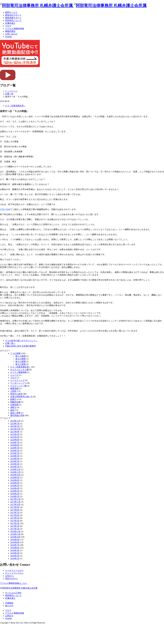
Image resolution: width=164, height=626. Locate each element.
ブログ (8, 26)
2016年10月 (15, 537)
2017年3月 (14, 523)
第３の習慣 (20, 359)
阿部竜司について (13, 20)
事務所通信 (10, 31)
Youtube (8, 36)
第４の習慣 (20, 361)
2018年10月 (15, 475)
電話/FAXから (11, 578)
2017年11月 (15, 502)
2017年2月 (14, 526)
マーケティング (17, 380)
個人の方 (9, 606)
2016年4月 (14, 553)
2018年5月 (14, 486)
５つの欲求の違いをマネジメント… (21, 340)
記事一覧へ (10, 343)
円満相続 (9, 603)
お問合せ (9, 616)
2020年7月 (14, 442)
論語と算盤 (15, 413)
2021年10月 (15, 429)
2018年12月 (15, 469)
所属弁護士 (10, 23)
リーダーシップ (17, 383)
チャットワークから (14, 573)
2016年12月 (15, 531)
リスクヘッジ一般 (18, 386)
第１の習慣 (20, 356)
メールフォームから (14, 570)
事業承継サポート (13, 18)
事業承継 (14, 388)
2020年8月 (14, 440)
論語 (12, 410)
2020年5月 (14, 448)
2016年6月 (14, 548)
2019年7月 (14, 453)
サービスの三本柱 (13, 593)
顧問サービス (11, 12)
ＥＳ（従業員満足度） (15, 106)
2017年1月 (14, 529)
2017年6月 (14, 515)
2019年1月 (14, 467)
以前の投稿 (5, 209)
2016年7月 (14, 545)
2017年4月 (14, 521)
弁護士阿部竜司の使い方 (21, 396)
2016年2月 (14, 556)
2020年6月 (14, 445)
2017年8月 (14, 510)
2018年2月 (14, 494)
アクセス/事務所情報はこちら (13, 583)
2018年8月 (14, 480)
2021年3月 (14, 434)
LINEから (9, 576)
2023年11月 (15, 421)
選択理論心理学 (17, 415)
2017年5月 (14, 518)
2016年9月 (14, 539)
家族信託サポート (13, 15)
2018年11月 (15, 472)
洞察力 (13, 407)
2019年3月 (14, 461)
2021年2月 (14, 437)
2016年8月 (14, 542)
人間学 (13, 391)
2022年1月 (14, 426)
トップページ (11, 91)
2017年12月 (15, 499)
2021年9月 (14, 432)
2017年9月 (14, 507)
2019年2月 (14, 464)
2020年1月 (14, 450)
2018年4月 (14, 488)
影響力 (13, 399)
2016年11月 (15, 534)
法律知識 (14, 405)
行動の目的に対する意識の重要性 (20, 346)
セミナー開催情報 (18, 372)
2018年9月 (14, 477)
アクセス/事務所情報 (14, 28)
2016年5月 (14, 550)
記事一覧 (9, 94)
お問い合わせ (11, 34)
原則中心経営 (16, 394)
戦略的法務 (15, 402)
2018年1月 (14, 496)
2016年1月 (14, 558)
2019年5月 (14, 456)
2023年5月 (14, 423)
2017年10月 (15, 504)
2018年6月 (14, 483)
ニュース (14, 375)
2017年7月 (14, 513)
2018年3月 (14, 491)
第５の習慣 (20, 364)
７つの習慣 (15, 353)
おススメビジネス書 (19, 370)
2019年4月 (14, 459)
